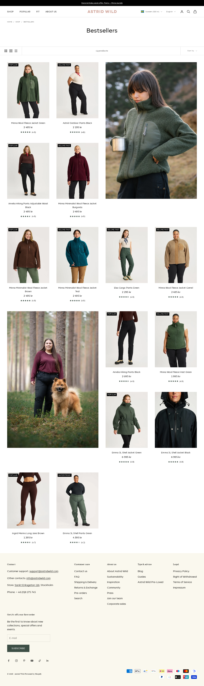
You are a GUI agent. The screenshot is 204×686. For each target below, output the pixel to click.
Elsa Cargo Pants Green (126, 287)
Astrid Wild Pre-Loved (150, 582)
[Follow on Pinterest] (24, 660)
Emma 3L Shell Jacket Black (176, 452)
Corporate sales (116, 603)
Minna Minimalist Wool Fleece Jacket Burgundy (77, 205)
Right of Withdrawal (185, 576)
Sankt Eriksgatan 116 (27, 585)
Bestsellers (29, 22)
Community (113, 587)
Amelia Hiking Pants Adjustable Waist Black (28, 205)
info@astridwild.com (38, 578)
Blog (140, 571)
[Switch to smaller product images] (11, 51)
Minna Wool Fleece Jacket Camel (176, 287)
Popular (25, 11)
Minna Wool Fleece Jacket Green (28, 123)
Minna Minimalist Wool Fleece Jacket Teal (77, 289)
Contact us (80, 571)
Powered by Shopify (33, 674)
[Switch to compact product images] (16, 51)
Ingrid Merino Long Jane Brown (28, 533)
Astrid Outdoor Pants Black (77, 123)
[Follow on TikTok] (39, 660)
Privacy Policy (181, 571)
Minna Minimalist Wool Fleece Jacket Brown (28, 289)
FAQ (76, 576)
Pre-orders (80, 592)
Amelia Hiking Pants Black (126, 372)
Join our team (115, 598)
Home (9, 22)
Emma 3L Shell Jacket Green (127, 452)
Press (110, 592)
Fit (37, 11)
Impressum (179, 587)
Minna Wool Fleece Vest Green (176, 372)
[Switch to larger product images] (5, 51)
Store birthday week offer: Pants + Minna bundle (102, 3)
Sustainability (115, 576)
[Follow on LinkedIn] (47, 660)
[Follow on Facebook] (8, 660)
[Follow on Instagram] (16, 660)
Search (78, 598)
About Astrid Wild (117, 571)
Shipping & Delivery (85, 582)
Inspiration (113, 582)
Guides (142, 576)
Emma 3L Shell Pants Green (77, 533)
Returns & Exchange (85, 587)
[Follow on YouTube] (31, 660)
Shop (10, 11)
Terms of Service (182, 582)
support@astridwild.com (43, 571)
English (169, 12)
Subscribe (18, 648)
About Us (51, 11)
